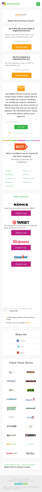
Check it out (21, 213)
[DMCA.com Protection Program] (21, 484)
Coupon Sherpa (10, 178)
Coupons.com (27, 171)
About (5, 487)
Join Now (21, 127)
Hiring (10, 487)
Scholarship (17, 487)
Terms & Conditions (33, 487)
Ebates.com (9, 182)
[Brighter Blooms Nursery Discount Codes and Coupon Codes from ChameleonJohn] (11, 4)
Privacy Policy (7, 489)
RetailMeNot (9, 174)
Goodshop (26, 174)
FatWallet (9, 171)
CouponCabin (10, 186)
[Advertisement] (21, 286)
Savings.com (27, 182)
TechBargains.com (28, 178)
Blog (24, 487)
